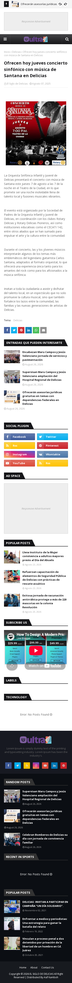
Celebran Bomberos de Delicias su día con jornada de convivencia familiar (45, 838)
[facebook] (19, 436)
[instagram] (19, 454)
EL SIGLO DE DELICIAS (41, 974)
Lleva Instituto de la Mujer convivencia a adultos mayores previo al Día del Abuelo (43, 556)
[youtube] (19, 463)
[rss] (19, 445)
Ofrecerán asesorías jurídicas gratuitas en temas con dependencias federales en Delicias (42, 398)
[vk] (52, 454)
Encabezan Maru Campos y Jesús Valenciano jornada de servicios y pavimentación (44, 356)
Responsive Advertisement (36, 21)
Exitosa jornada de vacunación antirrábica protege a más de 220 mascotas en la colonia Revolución (44, 601)
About (33, 967)
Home (22, 967)
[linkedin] (54, 765)
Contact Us (47, 967)
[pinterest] (52, 445)
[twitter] (52, 436)
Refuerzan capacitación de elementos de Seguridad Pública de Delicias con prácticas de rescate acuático (44, 577)
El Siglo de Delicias (17, 83)
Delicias (16, 52)
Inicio (7, 52)
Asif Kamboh (51, 977)
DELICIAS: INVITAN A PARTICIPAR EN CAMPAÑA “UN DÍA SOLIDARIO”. (45, 904)
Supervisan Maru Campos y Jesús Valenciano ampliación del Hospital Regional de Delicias (44, 376)
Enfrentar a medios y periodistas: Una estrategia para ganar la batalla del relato (44, 922)
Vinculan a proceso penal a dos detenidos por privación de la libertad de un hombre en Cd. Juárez (43, 944)
